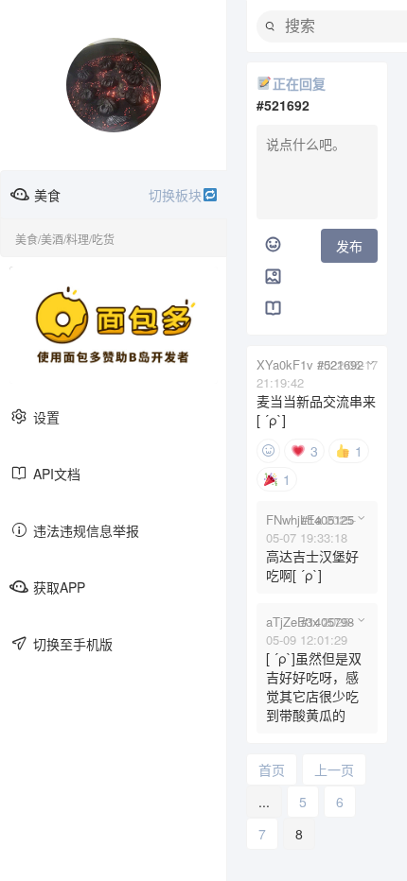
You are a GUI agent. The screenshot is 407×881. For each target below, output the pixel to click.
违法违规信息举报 (86, 530)
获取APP (59, 587)
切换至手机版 (73, 643)
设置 (46, 416)
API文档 (56, 473)
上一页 (334, 769)
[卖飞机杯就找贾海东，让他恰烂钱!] (113, 325)
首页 (271, 769)
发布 (349, 245)
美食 (118, 194)
